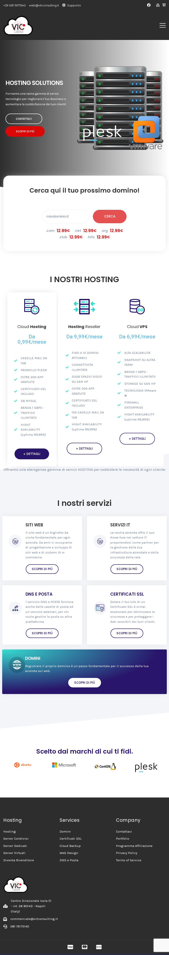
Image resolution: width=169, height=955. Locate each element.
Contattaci (124, 831)
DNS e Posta (69, 860)
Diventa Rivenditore (18, 860)
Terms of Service (128, 860)
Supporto (74, 5)
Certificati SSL (71, 839)
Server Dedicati (15, 846)
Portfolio (122, 839)
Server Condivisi (16, 839)
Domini (65, 831)
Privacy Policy (126, 853)
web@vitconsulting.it (44, 5)
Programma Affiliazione (134, 846)
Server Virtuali (14, 853)
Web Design (69, 853)
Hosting (9, 831)
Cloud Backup (70, 846)
